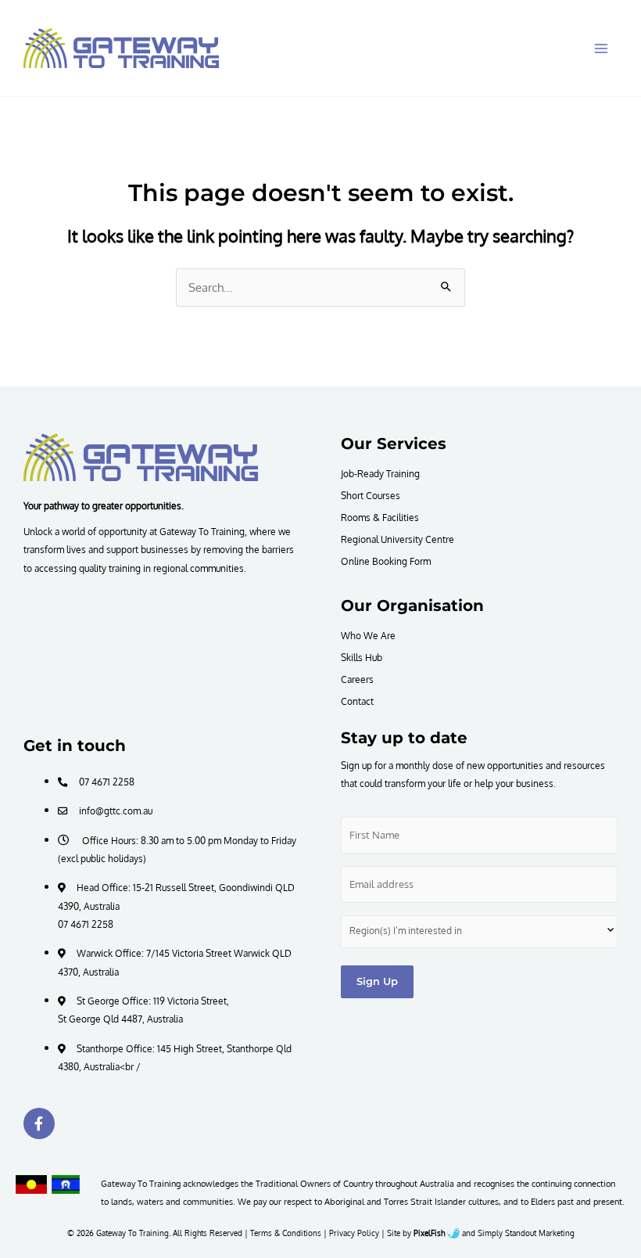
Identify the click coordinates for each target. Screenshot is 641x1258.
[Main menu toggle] (601, 48)
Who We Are (368, 635)
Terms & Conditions (285, 1233)
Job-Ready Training (380, 473)
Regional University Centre (397, 539)
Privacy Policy (354, 1233)
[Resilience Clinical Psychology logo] (140, 456)
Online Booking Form (386, 561)
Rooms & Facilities (380, 517)
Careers (357, 679)
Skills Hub (361, 657)
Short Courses (370, 495)
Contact (357, 701)
